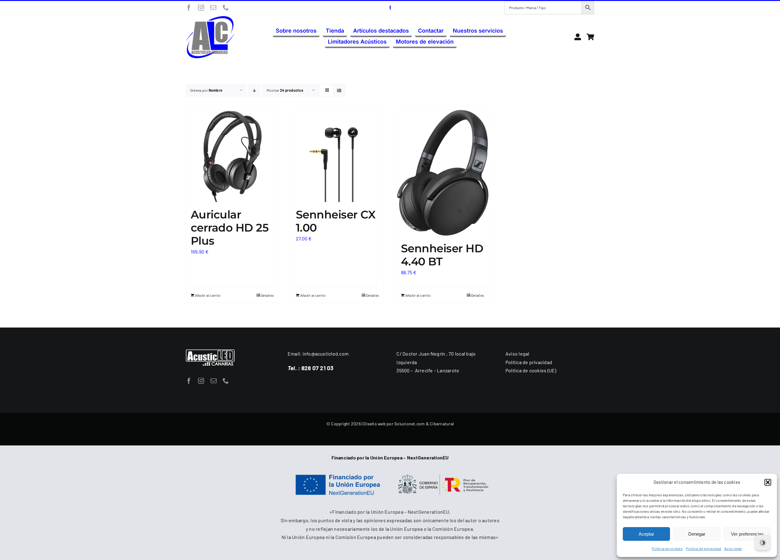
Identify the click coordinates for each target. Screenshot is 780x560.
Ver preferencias (747, 534)
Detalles (267, 295)
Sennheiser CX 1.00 (335, 221)
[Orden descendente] (255, 90)
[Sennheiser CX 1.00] (337, 156)
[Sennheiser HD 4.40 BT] (442, 173)
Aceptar (646, 534)
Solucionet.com (409, 423)
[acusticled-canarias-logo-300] (210, 18)
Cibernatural (442, 423)
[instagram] (201, 8)
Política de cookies (667, 548)
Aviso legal (733, 548)
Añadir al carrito (208, 295)
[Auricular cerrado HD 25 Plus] (232, 156)
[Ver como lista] (339, 90)
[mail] (213, 8)
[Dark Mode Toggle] (762, 542)
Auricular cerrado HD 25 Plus (229, 227)
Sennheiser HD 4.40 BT (442, 255)
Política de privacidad (703, 548)
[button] (768, 482)
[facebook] (189, 8)
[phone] (226, 8)
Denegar (696, 534)
